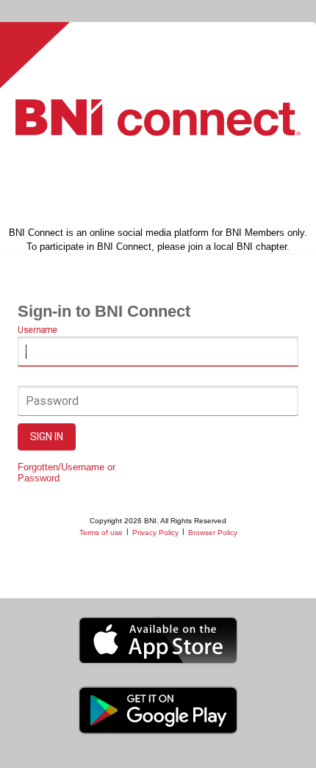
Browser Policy (212, 532)
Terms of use (101, 532)
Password (52, 401)
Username (37, 330)
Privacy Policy (155, 532)
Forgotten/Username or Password (66, 473)
